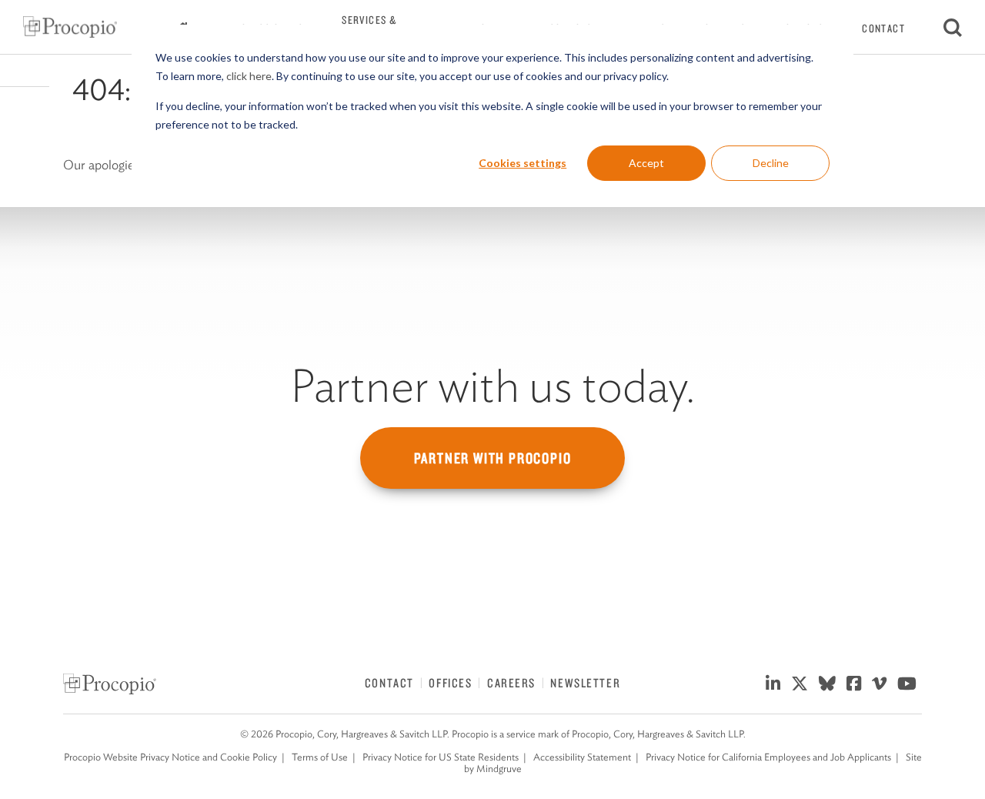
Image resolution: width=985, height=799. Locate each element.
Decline (771, 162)
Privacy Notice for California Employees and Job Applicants (768, 757)
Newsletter (585, 682)
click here (249, 75)
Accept (646, 162)
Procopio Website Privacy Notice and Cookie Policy (170, 757)
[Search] (952, 27)
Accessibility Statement (582, 757)
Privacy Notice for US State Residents (440, 757)
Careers (511, 682)
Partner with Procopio (493, 458)
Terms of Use (320, 757)
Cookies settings (522, 162)
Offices (450, 682)
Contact (883, 28)
